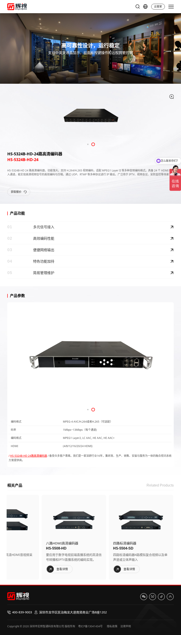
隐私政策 (112, 626)
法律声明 (125, 626)
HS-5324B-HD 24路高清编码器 (28, 456)
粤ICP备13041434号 (90, 626)
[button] (88, 144)
